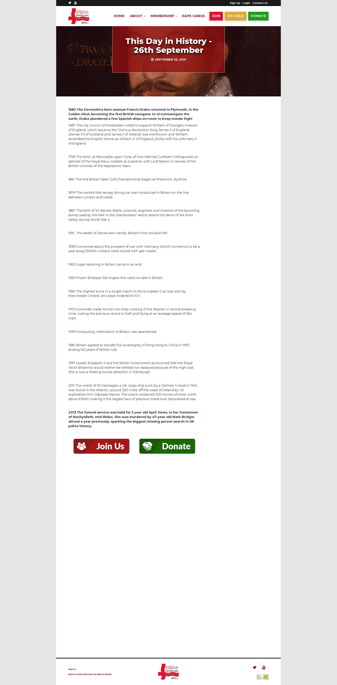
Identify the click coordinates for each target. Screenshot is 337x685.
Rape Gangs (193, 16)
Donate (258, 16)
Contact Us (260, 3)
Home (119, 16)
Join (216, 16)
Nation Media (104, 674)
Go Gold (235, 16)
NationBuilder (85, 674)
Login (246, 3)
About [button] (137, 16)
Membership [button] (163, 16)
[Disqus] (134, 508)
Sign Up (235, 3)
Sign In (72, 669)
